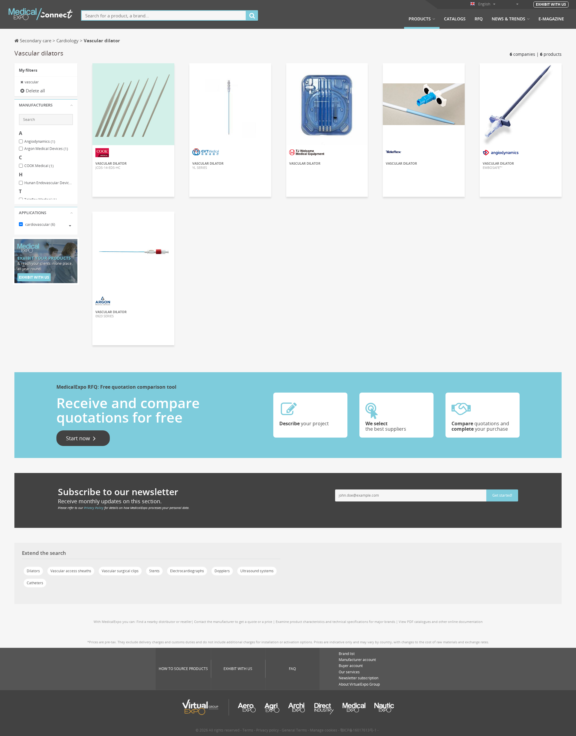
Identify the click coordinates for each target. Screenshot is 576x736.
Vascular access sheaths (70, 570)
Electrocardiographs (187, 570)
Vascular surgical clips (120, 570)
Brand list (347, 653)
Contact (133, 73)
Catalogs (455, 19)
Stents (154, 570)
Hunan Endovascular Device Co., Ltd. (48, 183)
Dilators (33, 570)
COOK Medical (39, 166)
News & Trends (508, 19)
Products (420, 19)
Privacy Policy (94, 508)
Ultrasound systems (257, 570)
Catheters (35, 582)
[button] (46, 105)
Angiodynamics (39, 141)
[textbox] (163, 15)
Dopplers (222, 570)
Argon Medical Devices (46, 148)
